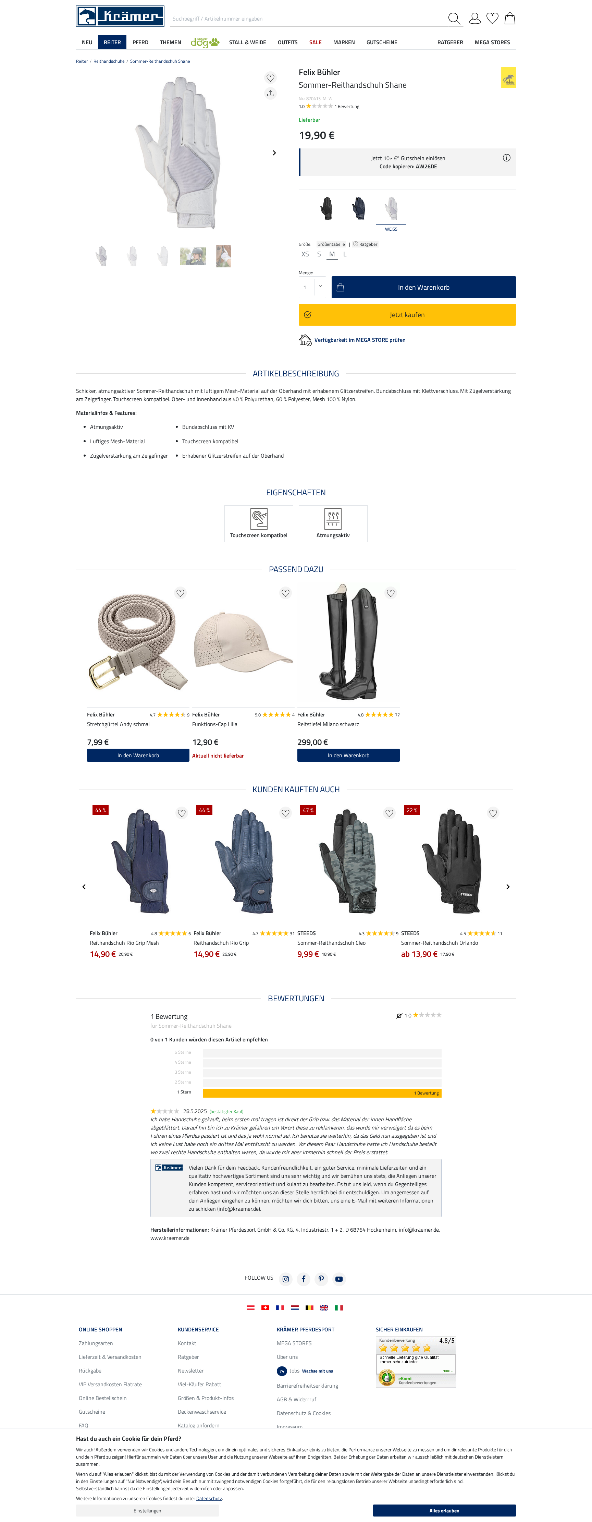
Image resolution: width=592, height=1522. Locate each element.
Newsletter (191, 1370)
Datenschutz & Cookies (304, 1413)
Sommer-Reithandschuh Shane (160, 61)
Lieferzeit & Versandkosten (110, 1357)
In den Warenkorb (138, 755)
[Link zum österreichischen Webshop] (252, 1307)
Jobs (306, 1370)
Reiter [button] (112, 42)
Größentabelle (331, 244)
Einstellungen (147, 1510)
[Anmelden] (475, 17)
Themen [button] (170, 42)
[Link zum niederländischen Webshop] (296, 1307)
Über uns (287, 1357)
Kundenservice (198, 1329)
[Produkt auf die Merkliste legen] (270, 77)
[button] (205, 42)
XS (305, 254)
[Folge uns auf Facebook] (303, 1279)
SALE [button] (315, 42)
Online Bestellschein (103, 1398)
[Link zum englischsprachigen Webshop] (325, 1307)
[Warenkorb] (510, 17)
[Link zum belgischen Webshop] (311, 1307)
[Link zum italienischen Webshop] (340, 1307)
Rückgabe (90, 1370)
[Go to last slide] (84, 887)
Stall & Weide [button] (247, 42)
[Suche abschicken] (456, 18)
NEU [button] (87, 42)
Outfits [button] (288, 42)
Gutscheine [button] (382, 42)
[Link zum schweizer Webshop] (266, 1307)
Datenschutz (209, 1498)
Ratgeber (369, 244)
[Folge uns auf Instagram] (286, 1279)
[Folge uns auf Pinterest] (321, 1279)
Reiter (82, 61)
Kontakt (187, 1343)
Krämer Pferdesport (305, 1329)
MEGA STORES (492, 42)
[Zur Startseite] (120, 15)
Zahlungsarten (96, 1343)
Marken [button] (344, 42)
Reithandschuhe (109, 61)
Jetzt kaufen (407, 314)
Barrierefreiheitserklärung (307, 1385)
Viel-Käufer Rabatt (199, 1384)
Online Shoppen (100, 1329)
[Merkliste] (492, 17)
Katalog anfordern (199, 1425)
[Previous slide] (81, 153)
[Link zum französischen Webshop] (281, 1307)
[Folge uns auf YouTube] (339, 1279)
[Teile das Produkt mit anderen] (270, 93)
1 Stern (184, 1092)
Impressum (290, 1427)
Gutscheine (92, 1412)
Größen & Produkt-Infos (206, 1398)
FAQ (83, 1425)
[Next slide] (274, 153)
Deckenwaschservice (202, 1412)
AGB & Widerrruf (296, 1399)
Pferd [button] (140, 42)
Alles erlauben (444, 1510)
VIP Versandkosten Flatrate (110, 1384)
